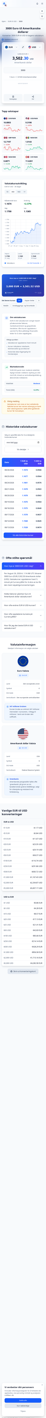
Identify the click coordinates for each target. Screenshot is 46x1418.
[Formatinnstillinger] (42, 11)
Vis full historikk (33, 263)
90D (19, 192)
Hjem (4, 21)
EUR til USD (12, 21)
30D (13, 192)
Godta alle (23, 1400)
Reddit (5, 306)
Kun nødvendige (23, 1406)
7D (7, 192)
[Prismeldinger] (37, 4)
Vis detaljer (21, 449)
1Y (24, 192)
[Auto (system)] (42, 16)
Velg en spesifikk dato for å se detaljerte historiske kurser (19, 436)
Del (19, 300)
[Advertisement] (23, 13)
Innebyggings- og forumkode (24, 306)
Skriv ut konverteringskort (24, 971)
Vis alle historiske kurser (23, 535)
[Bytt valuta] (23, 47)
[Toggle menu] (42, 4)
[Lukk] (42, 1385)
